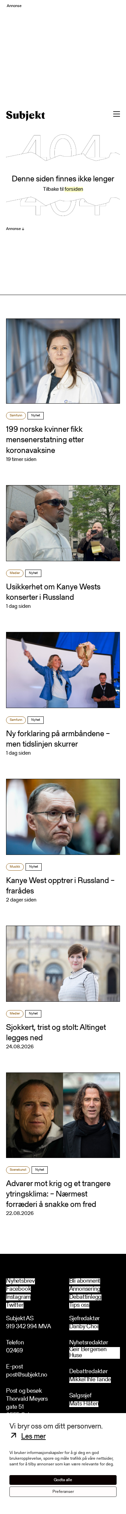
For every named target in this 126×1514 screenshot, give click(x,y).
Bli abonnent (84, 1281)
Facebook (18, 1289)
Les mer (33, 1437)
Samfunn (16, 415)
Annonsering (84, 1289)
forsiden (74, 189)
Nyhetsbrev (20, 1281)
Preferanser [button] (63, 1492)
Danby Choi (83, 1327)
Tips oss (79, 1305)
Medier (15, 573)
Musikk (15, 867)
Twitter (15, 1305)
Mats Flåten (84, 1404)
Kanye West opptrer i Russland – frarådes (60, 886)
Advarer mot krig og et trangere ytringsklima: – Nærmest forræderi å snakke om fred (58, 1194)
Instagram (18, 1297)
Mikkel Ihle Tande (90, 1380)
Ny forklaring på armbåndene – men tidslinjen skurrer (58, 739)
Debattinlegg (85, 1297)
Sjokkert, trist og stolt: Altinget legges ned (56, 1033)
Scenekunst (18, 1170)
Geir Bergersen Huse (88, 1353)
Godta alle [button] (63, 1480)
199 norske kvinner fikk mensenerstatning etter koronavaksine (45, 440)
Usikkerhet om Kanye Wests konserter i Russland (53, 592)
